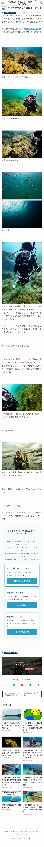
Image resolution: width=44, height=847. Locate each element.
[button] (5, 685)
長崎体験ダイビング (10, 12)
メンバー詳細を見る (22, 632)
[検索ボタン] (41, 2)
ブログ (27, 834)
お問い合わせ (19, 834)
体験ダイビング (21, 22)
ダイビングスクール (21, 831)
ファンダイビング (34, 831)
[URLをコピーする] (38, 685)
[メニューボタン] (2, 2)
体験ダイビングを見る (22, 581)
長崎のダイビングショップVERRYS (22, 3)
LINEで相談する (22, 605)
